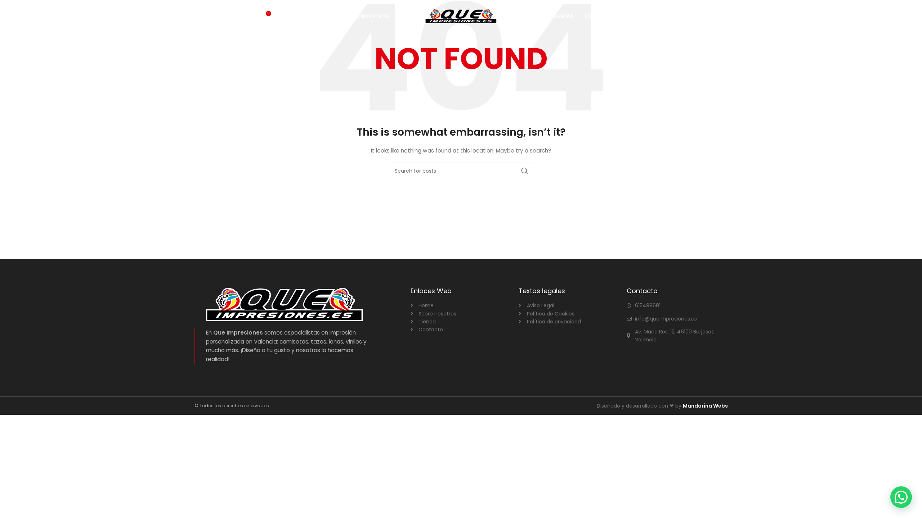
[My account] (631, 16)
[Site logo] (461, 15)
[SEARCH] (524, 171)
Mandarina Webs (705, 405)
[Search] (250, 16)
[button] (901, 497)
